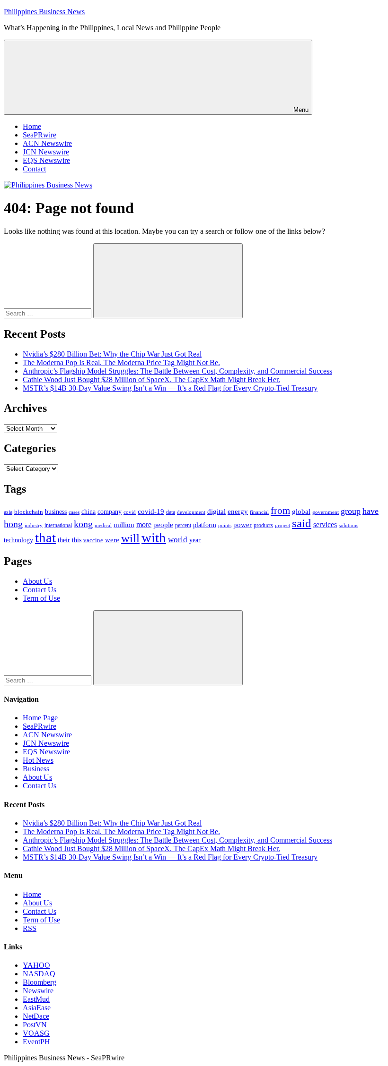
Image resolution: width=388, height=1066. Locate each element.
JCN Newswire (46, 152)
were (112, 540)
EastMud (36, 999)
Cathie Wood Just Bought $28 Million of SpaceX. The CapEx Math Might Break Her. (151, 379)
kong (83, 524)
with (153, 537)
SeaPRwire (39, 135)
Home (32, 126)
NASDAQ (39, 974)
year (195, 540)
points (224, 525)
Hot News (38, 760)
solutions (348, 525)
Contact (34, 169)
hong (13, 524)
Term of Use (41, 598)
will (130, 538)
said (301, 523)
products (263, 525)
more (143, 524)
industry (34, 525)
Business (36, 769)
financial (259, 512)
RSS (29, 928)
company (109, 511)
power (242, 525)
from (280, 510)
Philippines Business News (44, 12)
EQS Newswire (46, 160)
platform (204, 525)
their (64, 540)
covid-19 (151, 511)
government (325, 512)
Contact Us (39, 590)
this (76, 540)
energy (238, 511)
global (301, 511)
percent (183, 525)
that (45, 537)
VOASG (36, 1033)
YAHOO (36, 965)
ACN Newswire (47, 143)
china (88, 511)
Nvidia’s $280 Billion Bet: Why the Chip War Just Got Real (112, 354)
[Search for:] (48, 313)
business (56, 511)
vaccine (93, 540)
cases (74, 512)
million (124, 525)
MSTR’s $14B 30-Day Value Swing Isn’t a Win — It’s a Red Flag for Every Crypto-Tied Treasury (170, 388)
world (177, 539)
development (191, 512)
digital (216, 511)
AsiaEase (37, 1008)
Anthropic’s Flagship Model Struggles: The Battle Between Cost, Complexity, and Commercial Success (177, 371)
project (282, 525)
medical (103, 525)
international (58, 525)
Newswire (38, 991)
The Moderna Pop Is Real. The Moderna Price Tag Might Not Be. (121, 362)
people (163, 524)
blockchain (28, 511)
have (370, 511)
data (170, 512)
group (351, 511)
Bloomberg (39, 982)
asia (8, 512)
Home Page (40, 718)
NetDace (36, 1016)
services (325, 524)
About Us (37, 581)
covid (129, 512)
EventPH (36, 1042)
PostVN (35, 1025)
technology (18, 540)
